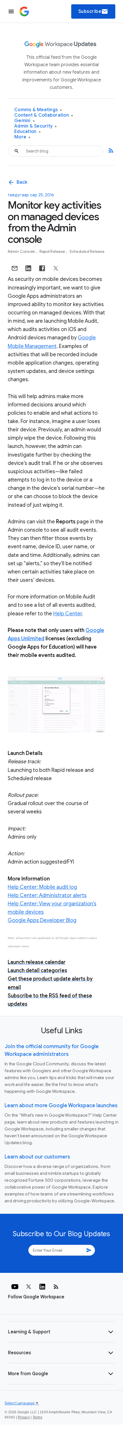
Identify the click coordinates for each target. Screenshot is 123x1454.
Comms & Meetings (38, 110)
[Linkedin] (42, 1286)
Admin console (22, 251)
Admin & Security (35, 126)
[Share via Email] (14, 268)
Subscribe (93, 11)
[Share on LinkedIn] (28, 268)
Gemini (24, 121)
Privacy (24, 1417)
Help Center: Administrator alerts (47, 895)
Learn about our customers (37, 1157)
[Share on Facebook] (42, 268)
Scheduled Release (87, 251)
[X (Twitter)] (28, 1286)
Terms (37, 1417)
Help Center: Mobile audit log (42, 887)
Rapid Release (52, 251)
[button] (61, 1332)
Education (27, 131)
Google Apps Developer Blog (42, 920)
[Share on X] (56, 268)
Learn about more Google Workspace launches (61, 1105)
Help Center (67, 613)
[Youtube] (15, 1286)
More (22, 137)
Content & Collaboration (43, 115)
